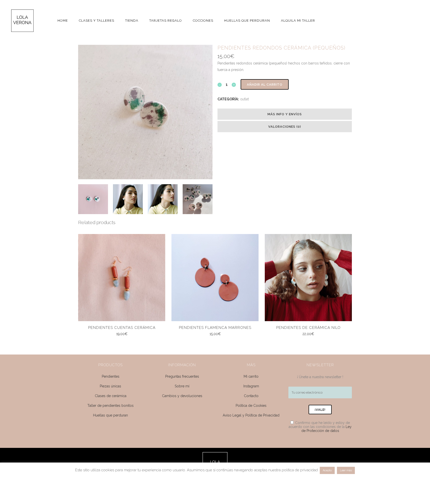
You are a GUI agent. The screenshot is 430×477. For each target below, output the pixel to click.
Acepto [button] (327, 470)
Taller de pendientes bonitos (110, 406)
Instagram (251, 386)
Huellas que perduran (110, 415)
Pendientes (110, 376)
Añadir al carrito (264, 84)
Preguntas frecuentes (182, 376)
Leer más (346, 470)
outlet (244, 99)
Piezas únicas (110, 386)
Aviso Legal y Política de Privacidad (251, 415)
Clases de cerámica (110, 396)
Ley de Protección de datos (326, 429)
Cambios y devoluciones (182, 396)
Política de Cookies (251, 406)
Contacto (251, 396)
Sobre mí (182, 386)
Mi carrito (251, 376)
